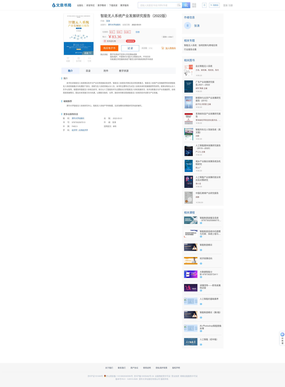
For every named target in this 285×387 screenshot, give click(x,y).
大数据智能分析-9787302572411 (209, 273)
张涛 (108, 21)
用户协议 (134, 367)
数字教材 (102, 5)
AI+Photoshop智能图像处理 (210, 327)
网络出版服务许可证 (189, 376)
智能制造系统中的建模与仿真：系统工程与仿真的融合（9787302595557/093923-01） (210, 232)
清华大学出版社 (114, 24)
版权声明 (176, 367)
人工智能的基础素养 (209, 299)
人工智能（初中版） (209, 339)
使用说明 (147, 367)
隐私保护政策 (161, 367)
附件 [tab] (106, 70)
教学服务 (124, 5)
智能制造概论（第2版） (210, 312)
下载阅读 (113, 5)
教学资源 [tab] (124, 70)
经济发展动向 (206, 258)
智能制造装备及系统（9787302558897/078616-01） (210, 219)
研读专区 (90, 5)
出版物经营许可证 (162, 376)
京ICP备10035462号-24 (144, 376)
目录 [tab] (88, 70)
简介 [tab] (70, 70)
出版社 (80, 5)
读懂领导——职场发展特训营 (210, 286)
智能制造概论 (206, 245)
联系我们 (122, 367)
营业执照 (175, 376)
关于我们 (109, 367)
